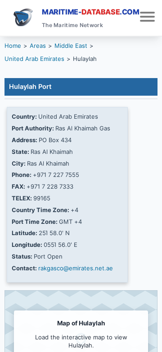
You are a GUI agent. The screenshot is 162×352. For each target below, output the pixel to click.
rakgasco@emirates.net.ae (75, 268)
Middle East (70, 45)
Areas (38, 45)
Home (12, 45)
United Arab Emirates (34, 58)
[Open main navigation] (147, 18)
